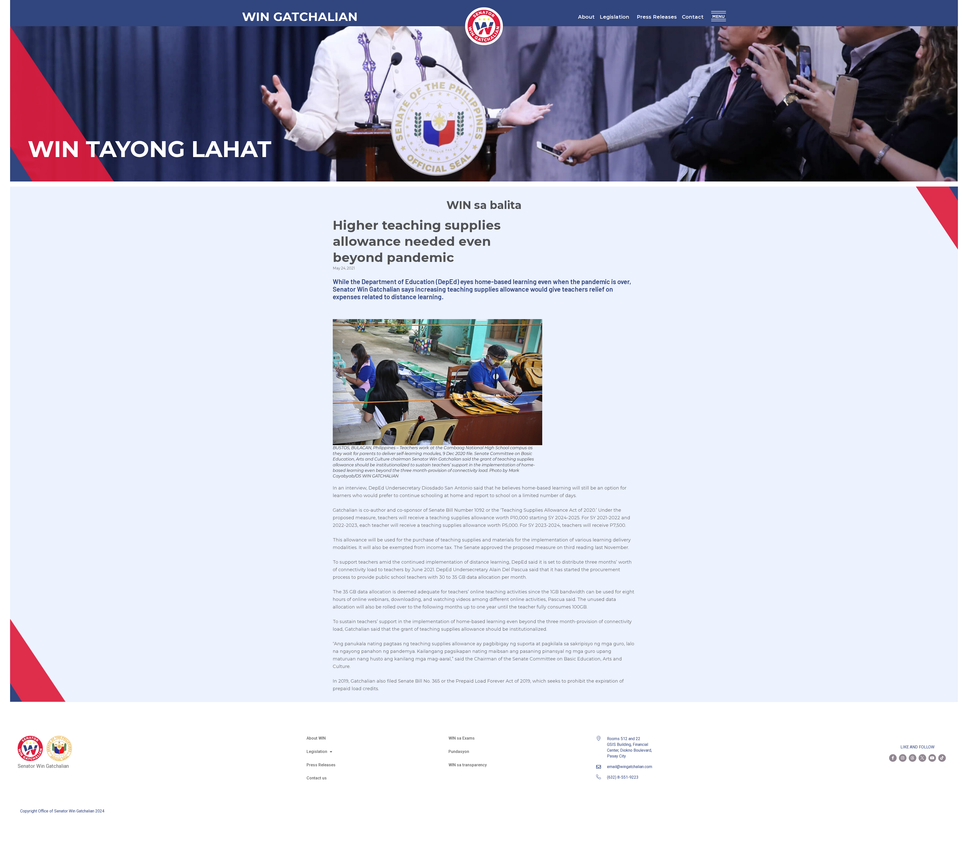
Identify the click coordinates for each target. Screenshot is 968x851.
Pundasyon (458, 751)
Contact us (317, 778)
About (586, 17)
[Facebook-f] (893, 758)
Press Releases (657, 17)
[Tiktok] (942, 758)
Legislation (614, 17)
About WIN (316, 738)
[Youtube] (932, 758)
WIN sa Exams (461, 738)
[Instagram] (902, 758)
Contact (693, 17)
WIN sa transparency (467, 765)
